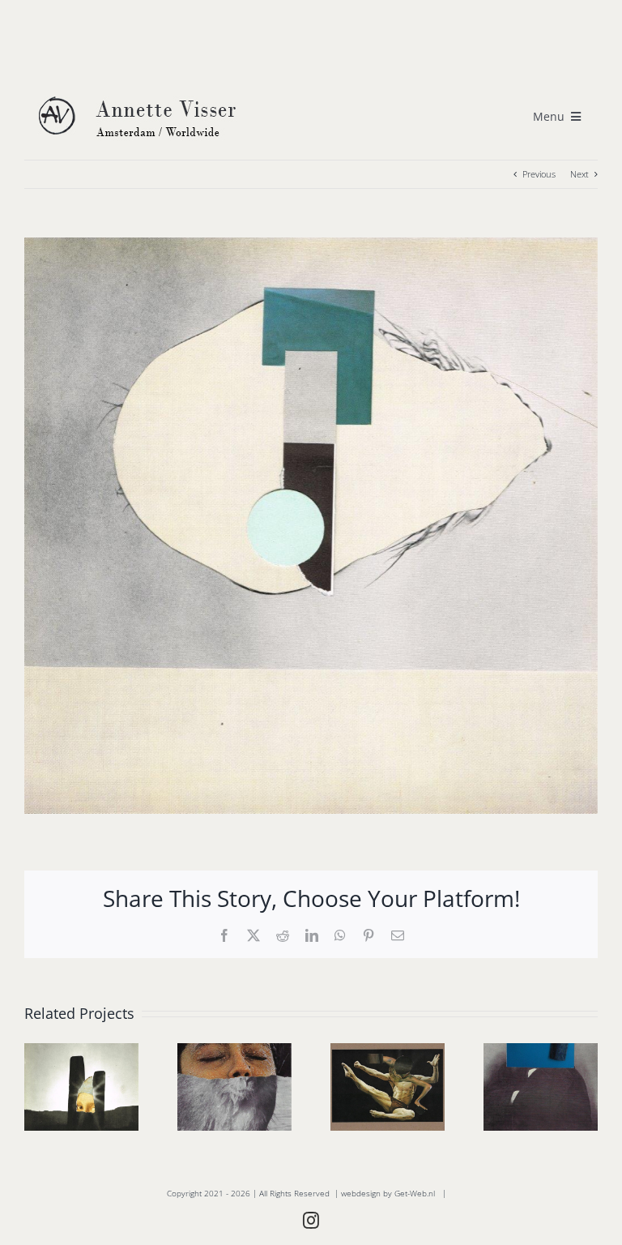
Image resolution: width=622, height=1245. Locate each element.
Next (579, 174)
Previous (539, 174)
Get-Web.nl (414, 1193)
